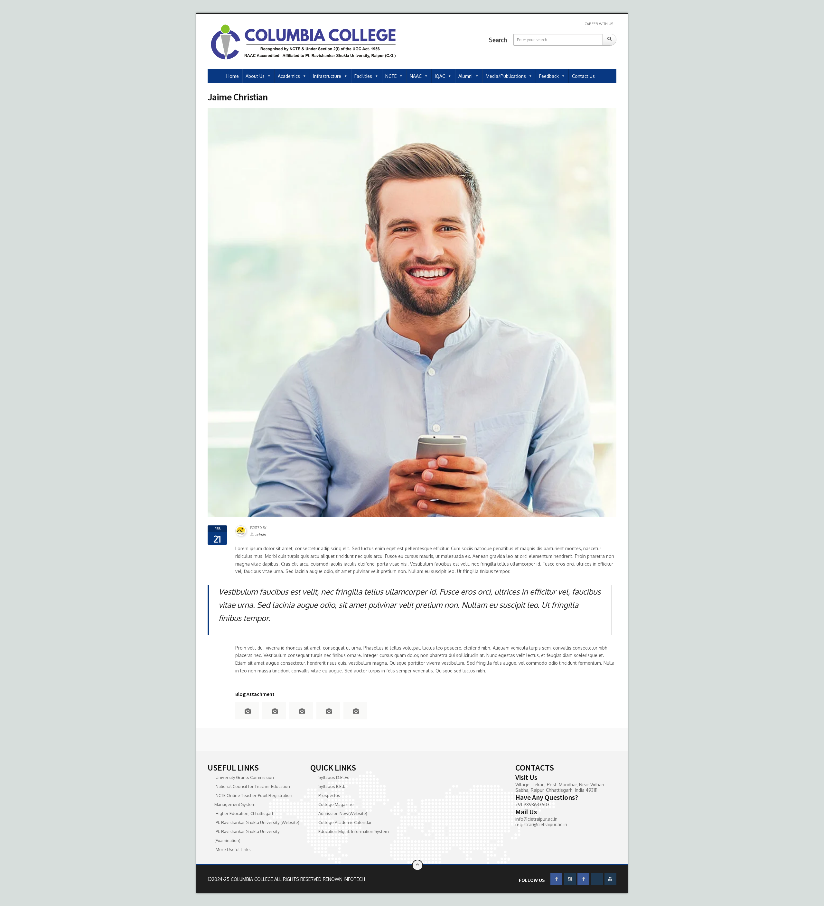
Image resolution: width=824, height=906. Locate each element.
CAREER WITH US (599, 24)
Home (232, 76)
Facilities (363, 76)
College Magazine (336, 804)
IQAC (440, 76)
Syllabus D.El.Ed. (334, 777)
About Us (255, 76)
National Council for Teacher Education (253, 786)
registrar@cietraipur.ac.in (541, 824)
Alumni (465, 76)
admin (260, 534)
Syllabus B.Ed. (331, 786)
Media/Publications (506, 76)
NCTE (391, 76)
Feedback (549, 76)
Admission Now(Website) (342, 813)
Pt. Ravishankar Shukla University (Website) (257, 822)
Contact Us (583, 76)
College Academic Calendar (345, 822)
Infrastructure (327, 76)
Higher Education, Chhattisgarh (245, 813)
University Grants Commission (245, 777)
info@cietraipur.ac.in (536, 819)
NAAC (416, 76)
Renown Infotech (344, 879)
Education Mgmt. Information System (353, 831)
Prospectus (329, 795)
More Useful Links (233, 849)
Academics (289, 76)
